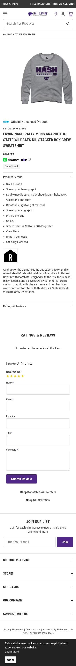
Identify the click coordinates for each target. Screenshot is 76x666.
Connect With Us (15, 614)
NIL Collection (38, 500)
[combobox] (28, 23)
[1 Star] (8, 376)
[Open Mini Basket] (70, 14)
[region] (38, 239)
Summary (11, 450)
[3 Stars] (15, 376)
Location (11, 416)
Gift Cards (11, 587)
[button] (56, 14)
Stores (8, 573)
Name (9, 383)
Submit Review (21, 479)
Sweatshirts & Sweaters (38, 492)
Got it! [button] (10, 659)
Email (9, 399)
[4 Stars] (19, 376)
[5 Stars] (23, 376)
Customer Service (16, 560)
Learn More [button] (12, 651)
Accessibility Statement (55, 629)
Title (8, 433)
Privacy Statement (13, 629)
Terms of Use (33, 629)
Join (65, 542)
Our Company (13, 600)
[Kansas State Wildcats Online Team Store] (38, 14)
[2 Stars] (12, 376)
